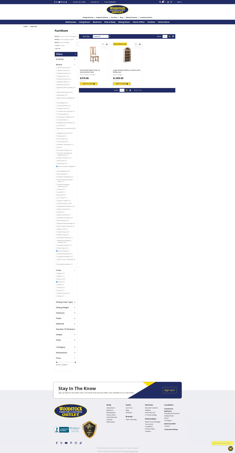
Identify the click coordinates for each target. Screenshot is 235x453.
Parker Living (64, 235)
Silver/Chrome (64, 293)
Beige (61, 273)
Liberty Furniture (65, 203)
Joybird (62, 192)
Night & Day (63, 229)
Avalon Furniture (65, 79)
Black (61, 276)
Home (25, 26)
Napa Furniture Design (67, 223)
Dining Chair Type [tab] (64, 302)
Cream (62, 282)
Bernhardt (63, 95)
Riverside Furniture (65, 238)
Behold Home (64, 85)
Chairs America (64, 106)
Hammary (63, 161)
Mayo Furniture (64, 215)
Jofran (62, 189)
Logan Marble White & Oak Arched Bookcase (126, 71)
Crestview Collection (66, 117)
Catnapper (63, 103)
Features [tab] (60, 313)
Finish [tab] (58, 318)
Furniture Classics (65, 150)
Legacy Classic (64, 201)
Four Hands (63, 142)
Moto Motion (64, 220)
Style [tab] (58, 340)
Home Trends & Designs (67, 166)
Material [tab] (60, 323)
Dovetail (62, 125)
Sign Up (168, 390)
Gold (61, 285)
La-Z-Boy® (63, 198)
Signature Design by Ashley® (64, 241)
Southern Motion (65, 245)
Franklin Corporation (66, 144)
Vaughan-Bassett (65, 257)
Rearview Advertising (130, 451)
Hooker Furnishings (66, 177)
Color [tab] (58, 270)
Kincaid (62, 195)
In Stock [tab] (60, 59)
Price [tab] (58, 358)
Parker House (64, 232)
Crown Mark (63, 120)
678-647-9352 (79, 2)
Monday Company (65, 218)
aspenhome (64, 76)
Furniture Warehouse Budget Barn (65, 154)
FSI (60, 147)
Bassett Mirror (64, 82)
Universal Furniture (65, 254)
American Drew (64, 68)
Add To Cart (88, 84)
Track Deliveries (110, 2)
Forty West (63, 139)
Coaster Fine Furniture (67, 111)
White (61, 296)
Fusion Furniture (65, 158)
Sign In (179, 2)
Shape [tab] (59, 334)
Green (61, 288)
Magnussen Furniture (67, 206)
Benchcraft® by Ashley (67, 87)
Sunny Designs (64, 251)
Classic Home (64, 108)
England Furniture (65, 133)
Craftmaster (64, 114)
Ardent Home (64, 70)
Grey (61, 290)
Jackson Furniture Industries (64, 185)
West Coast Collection (67, 259)
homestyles (63, 174)
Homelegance (64, 171)
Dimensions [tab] (61, 352)
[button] (103, 44)
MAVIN (61, 212)
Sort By (86, 36)
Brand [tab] (59, 64)
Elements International (67, 129)
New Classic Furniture (66, 226)
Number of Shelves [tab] (65, 329)
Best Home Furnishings (67, 98)
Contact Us (95, 2)
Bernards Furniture (65, 92)
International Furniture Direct (65, 181)
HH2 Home (63, 163)
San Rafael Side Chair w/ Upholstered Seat (90, 71)
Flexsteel (62, 136)
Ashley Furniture (64, 73)
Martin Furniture (64, 209)
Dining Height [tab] (62, 307)
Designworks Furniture (67, 123)
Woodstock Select (65, 264)
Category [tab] (60, 347)
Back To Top (138, 90)
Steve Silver (63, 248)
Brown (62, 279)
